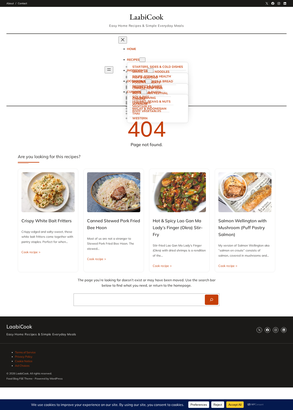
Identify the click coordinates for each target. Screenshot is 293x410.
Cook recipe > (30, 252)
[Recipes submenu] (142, 59)
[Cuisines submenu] (144, 92)
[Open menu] (109, 69)
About (10, 3)
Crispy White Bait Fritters (46, 220)
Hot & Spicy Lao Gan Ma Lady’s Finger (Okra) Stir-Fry (178, 227)
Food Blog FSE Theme (19, 378)
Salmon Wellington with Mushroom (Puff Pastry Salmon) (242, 227)
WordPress (56, 378)
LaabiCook (146, 17)
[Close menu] (122, 40)
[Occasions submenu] (148, 81)
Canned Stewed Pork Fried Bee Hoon (113, 224)
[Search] (211, 300)
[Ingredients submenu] (150, 70)
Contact (22, 3)
